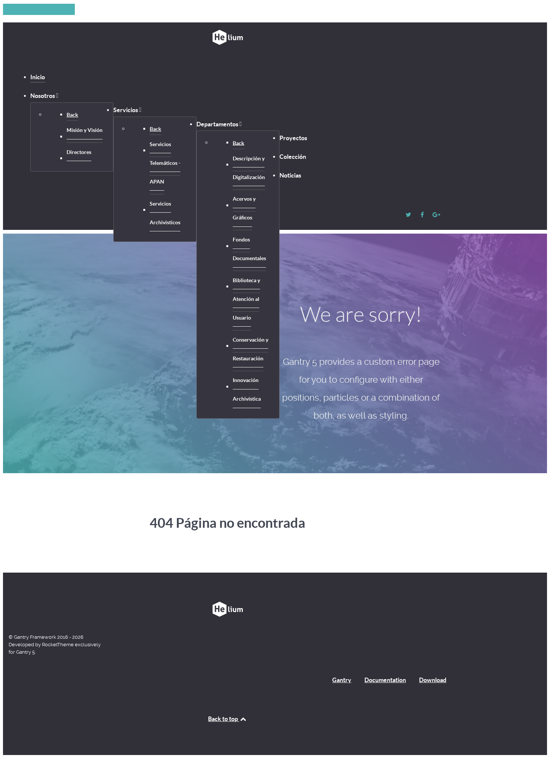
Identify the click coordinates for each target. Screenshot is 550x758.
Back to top (223, 718)
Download (432, 680)
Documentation (385, 680)
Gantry (341, 680)
